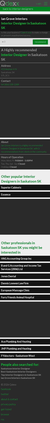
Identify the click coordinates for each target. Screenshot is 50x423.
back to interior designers (18, 8)
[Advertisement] (25, 112)
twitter (5, 394)
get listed (6, 409)
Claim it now (26, 32)
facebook (6, 389)
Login (38, 3)
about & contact (9, 399)
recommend (40, 42)
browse (5, 414)
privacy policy (8, 404)
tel (10, 84)
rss (2, 419)
